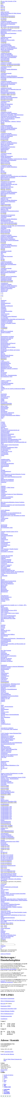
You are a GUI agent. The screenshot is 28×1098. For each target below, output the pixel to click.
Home (2, 5)
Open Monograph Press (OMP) (8, 618)
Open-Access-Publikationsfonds (8, 615)
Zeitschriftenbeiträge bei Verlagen (8, 873)
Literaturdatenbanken (6, 569)
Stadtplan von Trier (5, 698)
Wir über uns (4, 764)
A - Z (2, 292)
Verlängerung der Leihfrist (7, 737)
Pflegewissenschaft (5, 179)
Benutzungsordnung (5, 344)
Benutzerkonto (4, 341)
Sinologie (3, 248)
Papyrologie (3, 25)
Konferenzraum (4, 539)
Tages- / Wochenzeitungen (7, 706)
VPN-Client (3, 757)
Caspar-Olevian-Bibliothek (7, 383)
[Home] (3, 2)
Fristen (2, 478)
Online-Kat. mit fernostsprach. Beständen (10, 117)
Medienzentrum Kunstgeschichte (8, 581)
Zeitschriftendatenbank (6, 781)
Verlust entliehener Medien (7, 740)
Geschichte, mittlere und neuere (8, 93)
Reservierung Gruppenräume (7, 998)
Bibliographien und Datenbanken (8, 33)
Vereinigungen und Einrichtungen (9, 116)
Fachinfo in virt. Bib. (5, 229)
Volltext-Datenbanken (6, 247)
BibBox (2, 352)
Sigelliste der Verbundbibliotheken (9, 689)
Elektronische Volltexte (6, 438)
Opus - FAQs (4, 925)
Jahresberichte (4, 291)
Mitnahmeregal (4, 591)
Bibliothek (3, 946)
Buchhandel (3, 842)
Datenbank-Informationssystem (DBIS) (10, 841)
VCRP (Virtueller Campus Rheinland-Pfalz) (11, 733)
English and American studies (8, 40)
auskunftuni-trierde (8, 1051)
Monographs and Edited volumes (8, 875)
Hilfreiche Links (4, 38)
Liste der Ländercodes (6, 208)
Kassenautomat (4, 534)
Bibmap (2, 370)
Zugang (2, 796)
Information (3, 511)
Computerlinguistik (5, 50)
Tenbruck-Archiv (5, 712)
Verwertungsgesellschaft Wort (8, 744)
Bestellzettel (3, 351)
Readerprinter (4, 653)
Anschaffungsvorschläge (6, 311)
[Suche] (1, 943)
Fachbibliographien (5, 459)
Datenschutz (3, 395)
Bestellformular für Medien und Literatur (10, 350)
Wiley (2, 888)
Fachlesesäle (3, 462)
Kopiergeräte (4, 546)
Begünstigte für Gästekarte (7, 337)
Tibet (2, 253)
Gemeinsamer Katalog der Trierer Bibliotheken (12, 494)
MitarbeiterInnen (4, 14)
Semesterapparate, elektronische (8, 686)
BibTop (2, 371)
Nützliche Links (4, 289)
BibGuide (3, 354)
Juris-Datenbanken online (7, 527)
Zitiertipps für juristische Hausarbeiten (10, 240)
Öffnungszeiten (4, 607)
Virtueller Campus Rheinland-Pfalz (9, 749)
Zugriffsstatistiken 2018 (6, 818)
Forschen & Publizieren (6, 860)
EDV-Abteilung (4, 428)
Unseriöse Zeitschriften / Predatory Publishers (11, 907)
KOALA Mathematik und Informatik (9, 887)
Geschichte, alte (4, 85)
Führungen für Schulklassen (7, 479)
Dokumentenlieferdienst (6, 414)
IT (4, 1079)
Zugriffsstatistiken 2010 (6, 808)
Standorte (3, 700)
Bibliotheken (4, 358)
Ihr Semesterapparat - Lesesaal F (8, 685)
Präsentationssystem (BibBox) (8, 634)
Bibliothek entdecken (6, 790)
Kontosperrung (4, 543)
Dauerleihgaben (4, 398)
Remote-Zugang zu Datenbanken (8, 655)
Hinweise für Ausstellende (7, 331)
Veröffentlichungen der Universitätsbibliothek (11, 742)
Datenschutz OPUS (5, 396)
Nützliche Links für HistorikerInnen (9, 97)
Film (2, 169)
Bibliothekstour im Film (6, 367)
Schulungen (3, 677)
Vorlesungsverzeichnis (6, 752)
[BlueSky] (4, 1096)
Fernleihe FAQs (4, 828)
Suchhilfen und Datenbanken (7, 837)
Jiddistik (2, 122)
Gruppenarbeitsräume (6, 498)
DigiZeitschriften (5, 407)
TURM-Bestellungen (6, 724)
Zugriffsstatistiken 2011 (6, 809)
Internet (2, 521)
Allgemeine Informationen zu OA (9, 905)
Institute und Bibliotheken (7, 54)
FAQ (2, 467)
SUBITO (3, 701)
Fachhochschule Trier (6, 460)
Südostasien (3, 252)
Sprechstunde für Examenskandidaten (9, 696)
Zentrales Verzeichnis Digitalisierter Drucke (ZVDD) (13, 777)
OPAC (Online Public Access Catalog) (10, 613)
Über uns (3, 6)
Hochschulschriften (5, 506)
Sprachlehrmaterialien (6, 694)
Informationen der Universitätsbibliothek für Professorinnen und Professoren (11, 513)
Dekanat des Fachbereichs (7, 982)
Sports (5, 1080)
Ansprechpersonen (5, 313)
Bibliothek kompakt (5, 356)
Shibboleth (3, 687)
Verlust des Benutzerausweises (8, 738)
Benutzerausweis (5, 340)
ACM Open (3, 884)
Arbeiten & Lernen (5, 845)
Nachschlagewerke (5, 145)
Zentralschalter (4, 776)
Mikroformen (4, 589)
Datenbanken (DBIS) (6, 793)
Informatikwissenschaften (7, 98)
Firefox (2, 798)
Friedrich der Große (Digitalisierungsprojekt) (11, 476)
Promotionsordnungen (6, 641)
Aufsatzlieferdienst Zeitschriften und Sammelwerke (13, 319)
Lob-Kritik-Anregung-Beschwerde (9, 573)
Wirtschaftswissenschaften (7, 280)
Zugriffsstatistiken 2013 (6, 812)
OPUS (2, 619)
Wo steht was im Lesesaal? (7, 854)
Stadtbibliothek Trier (5, 697)
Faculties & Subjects (8, 1075)
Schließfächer (4, 674)
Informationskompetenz (6, 277)
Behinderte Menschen (6, 339)
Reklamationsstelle (5, 654)
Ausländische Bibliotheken (7, 836)
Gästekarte (3, 486)
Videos (2, 745)
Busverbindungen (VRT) (6, 376)
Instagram (3, 519)
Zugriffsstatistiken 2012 (6, 810)
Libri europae (4, 567)
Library (5, 1076)
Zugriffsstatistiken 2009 (6, 806)
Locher (2, 574)
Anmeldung (3, 308)
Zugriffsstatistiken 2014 (6, 813)
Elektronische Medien (6, 435)
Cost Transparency (5, 903)
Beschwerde (3, 348)
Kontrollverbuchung (5, 545)
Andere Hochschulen (6, 937)
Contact (2, 1071)
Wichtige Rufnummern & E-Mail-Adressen (11, 13)
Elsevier (2, 891)
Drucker (2, 416)
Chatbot (2, 387)
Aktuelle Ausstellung (5, 332)
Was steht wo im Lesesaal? (7, 856)
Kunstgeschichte (4, 138)
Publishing (3, 931)
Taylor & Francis (5, 889)
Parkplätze (3, 625)
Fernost (2, 255)
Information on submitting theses (8, 935)
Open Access (4, 614)
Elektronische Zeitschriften (7, 237)
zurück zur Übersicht (5, 953)
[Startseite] (8, 1)
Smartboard (3, 691)
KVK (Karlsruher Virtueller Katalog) (9, 549)
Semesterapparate (5, 681)
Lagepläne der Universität (7, 555)
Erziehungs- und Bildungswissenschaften (10, 64)
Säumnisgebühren (5, 669)
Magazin (3, 579)
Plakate (2, 629)
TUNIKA (3, 722)
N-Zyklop (3, 601)
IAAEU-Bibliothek (5, 510)
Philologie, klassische (6, 188)
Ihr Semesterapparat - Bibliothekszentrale (10, 683)
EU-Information (4, 450)
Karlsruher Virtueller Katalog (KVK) (9, 531)
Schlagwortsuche (5, 673)
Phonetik (3, 203)
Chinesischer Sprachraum (7, 256)
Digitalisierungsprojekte (6, 403)
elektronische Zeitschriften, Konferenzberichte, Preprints (14, 158)
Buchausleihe (4, 372)
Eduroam (3, 427)
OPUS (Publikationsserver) (7, 1013)
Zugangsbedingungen (6, 821)
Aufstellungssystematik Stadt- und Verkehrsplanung (13, 225)
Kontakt (2, 541)
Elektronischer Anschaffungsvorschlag (10, 440)
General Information (5, 928)
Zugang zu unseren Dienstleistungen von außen (12, 773)
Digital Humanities (5, 60)
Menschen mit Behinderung (7, 583)
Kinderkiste (3, 538)
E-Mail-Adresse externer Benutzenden (10, 444)
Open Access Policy (5, 869)
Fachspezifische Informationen (8, 16)
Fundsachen (3, 482)
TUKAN (3, 721)
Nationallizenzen (5, 595)
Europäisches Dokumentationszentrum (10, 211)
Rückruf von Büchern (6, 659)
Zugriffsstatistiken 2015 (6, 814)
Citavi (2, 390)
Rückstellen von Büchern (7, 661)
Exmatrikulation (4, 452)
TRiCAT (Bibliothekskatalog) (8, 1001)
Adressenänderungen (6, 303)
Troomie (3, 720)
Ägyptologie (3, 18)
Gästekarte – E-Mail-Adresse (7, 487)
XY (1, 769)
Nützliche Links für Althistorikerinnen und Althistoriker (14, 176)
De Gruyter (3, 897)
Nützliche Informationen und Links (9, 184)
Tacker (2, 705)
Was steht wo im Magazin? (7, 858)
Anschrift (3, 312)
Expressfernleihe (4, 454)
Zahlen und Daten (5, 12)
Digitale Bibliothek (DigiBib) (7, 792)
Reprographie (4, 657)
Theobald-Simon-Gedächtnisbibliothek (10, 714)
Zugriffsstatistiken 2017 (6, 817)
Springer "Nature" (5, 892)
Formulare (3, 472)
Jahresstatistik (4, 526)
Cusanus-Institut (4, 518)
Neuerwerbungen (5, 598)
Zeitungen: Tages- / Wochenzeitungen (9, 778)
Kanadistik (3, 130)
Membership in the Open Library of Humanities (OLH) (14, 899)
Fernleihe (3, 470)
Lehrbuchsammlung (5, 557)
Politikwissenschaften (6, 204)
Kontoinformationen (5, 542)
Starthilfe (3, 840)
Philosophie (3, 195)
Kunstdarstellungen (5, 148)
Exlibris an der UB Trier (6, 451)
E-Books (3, 422)
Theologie (3, 273)
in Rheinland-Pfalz (5, 362)
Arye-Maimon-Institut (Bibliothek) (9, 316)
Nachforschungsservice (6, 597)
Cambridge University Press (7, 895)
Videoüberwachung (5, 746)
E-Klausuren (4, 426)
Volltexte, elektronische (6, 750)
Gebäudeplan (4, 491)
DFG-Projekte (4, 402)
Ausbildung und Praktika (6, 321)
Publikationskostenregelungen (8, 917)
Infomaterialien (4, 908)
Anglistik (3, 34)
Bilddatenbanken (5, 149)
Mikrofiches (3, 586)
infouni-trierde (4, 1069)
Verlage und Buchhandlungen (8, 118)
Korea (2, 257)
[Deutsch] (3, 939)
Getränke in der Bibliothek (7, 496)
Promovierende (4, 642)
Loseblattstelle (4, 575)
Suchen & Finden (5, 785)
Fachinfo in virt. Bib (5, 105)
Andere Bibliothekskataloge (7, 830)
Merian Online (4, 406)
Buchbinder (3, 374)
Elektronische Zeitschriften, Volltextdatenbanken (12, 114)
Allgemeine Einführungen (7, 305)
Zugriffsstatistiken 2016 (6, 816)
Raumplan (3, 651)
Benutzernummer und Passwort (8, 343)
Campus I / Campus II (6, 380)
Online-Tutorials (4, 611)
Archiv (2, 329)
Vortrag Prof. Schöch (6, 911)
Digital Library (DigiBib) (6, 825)
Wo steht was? (4, 768)
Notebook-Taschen (5, 599)
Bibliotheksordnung (5, 366)
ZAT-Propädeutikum (5, 44)
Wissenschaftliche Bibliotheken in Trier (10, 765)
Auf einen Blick (4, 317)
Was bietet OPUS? (5, 933)
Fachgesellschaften (5, 58)
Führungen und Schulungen (7, 480)
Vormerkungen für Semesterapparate (9, 754)
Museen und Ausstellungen (7, 49)
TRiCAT (3, 716)
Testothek (3, 713)
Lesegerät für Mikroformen (7, 562)
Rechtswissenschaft (5, 232)
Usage (2, 929)
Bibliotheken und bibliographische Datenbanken (12, 77)
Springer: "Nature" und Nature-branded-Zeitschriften (13, 893)
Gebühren (3, 492)
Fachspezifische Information (7, 463)
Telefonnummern (5, 709)
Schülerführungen (5, 675)
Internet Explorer (5, 800)
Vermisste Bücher (5, 741)
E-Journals (3, 424)
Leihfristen (3, 558)
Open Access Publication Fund (8, 870)
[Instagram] (8, 1096)
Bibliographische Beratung (7, 355)
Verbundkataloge (5, 833)
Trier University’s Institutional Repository (10, 904)
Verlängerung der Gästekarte (7, 736)
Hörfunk (3, 171)
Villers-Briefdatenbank (6, 748)
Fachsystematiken (5, 464)
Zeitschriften (3, 68)
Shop (5, 1081)
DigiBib (2, 400)
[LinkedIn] (10, 1096)
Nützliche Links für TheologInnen (9, 276)
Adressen (3, 301)
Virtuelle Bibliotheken (6, 157)
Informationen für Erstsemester (8, 181)
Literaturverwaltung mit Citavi (8, 570)
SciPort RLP (4, 679)
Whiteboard (3, 762)
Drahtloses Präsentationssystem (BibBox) (10, 415)
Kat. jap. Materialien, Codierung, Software (11, 121)
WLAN (2, 766)
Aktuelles (3, 304)
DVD (2, 418)
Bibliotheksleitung (5, 364)
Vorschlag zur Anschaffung (7, 756)
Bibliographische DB (6, 106)
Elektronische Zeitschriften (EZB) (9, 801)
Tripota (2, 718)
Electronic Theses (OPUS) (7, 923)
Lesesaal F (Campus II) (6, 565)
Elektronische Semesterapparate (8, 436)
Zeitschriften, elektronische (7, 782)
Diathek (2, 399)
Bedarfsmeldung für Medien (7, 336)
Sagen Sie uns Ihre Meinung (7, 1054)
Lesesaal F (3, 980)
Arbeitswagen (4, 315)
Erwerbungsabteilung (6, 448)
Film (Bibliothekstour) (6, 471)
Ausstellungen (4, 327)
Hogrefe (2, 896)
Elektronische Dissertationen (7, 434)
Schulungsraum (4, 678)
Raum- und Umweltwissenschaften (9, 223)
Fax (1, 468)
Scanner (2, 670)
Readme (2, 820)
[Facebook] (2, 1096)
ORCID (2, 621)
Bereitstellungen (4, 346)
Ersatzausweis (4, 446)
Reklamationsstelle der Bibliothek (8, 969)
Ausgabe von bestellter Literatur (8, 323)
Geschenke (3, 495)
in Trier (2, 360)
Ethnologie (3, 70)
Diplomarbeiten (4, 408)
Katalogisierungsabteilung (7, 535)
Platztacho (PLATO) (5, 630)
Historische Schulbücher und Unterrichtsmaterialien (13, 504)
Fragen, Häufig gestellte (6, 475)
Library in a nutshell (5, 566)
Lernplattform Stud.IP (6, 561)
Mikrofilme (3, 587)
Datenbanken (4, 394)
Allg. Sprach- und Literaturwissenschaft (10, 26)
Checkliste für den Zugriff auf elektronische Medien (13, 388)
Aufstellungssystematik (6, 21)
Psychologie (3, 212)
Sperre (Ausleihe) (5, 693)
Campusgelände (4, 382)
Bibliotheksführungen (6, 185)
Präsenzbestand (4, 635)
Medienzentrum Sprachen (7, 582)
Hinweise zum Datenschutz (7, 936)
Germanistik (3, 78)
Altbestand (3, 307)
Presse (2, 168)
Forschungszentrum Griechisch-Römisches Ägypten (13, 474)
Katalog (2, 533)
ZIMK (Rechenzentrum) (6, 774)
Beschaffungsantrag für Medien (8, 347)
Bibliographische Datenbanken (8, 24)
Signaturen (3, 690)
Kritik (2, 547)
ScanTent (3, 671)
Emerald (3, 885)
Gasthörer (3, 490)
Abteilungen (3, 300)
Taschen (2, 708)
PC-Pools (3, 627)
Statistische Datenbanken (6, 288)
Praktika (2, 633)
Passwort (3, 626)
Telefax (2, 710)
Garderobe (3, 488)
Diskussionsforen (5, 120)
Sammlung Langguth (6, 667)
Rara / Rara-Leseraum (6, 650)
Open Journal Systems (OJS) (7, 617)
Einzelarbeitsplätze (5, 432)
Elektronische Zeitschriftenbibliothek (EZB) (11, 439)
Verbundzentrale (4, 734)
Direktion (3, 410)
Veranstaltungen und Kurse (7, 187)
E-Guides (3, 423)
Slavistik (3, 259)
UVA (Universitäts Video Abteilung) (9, 729)
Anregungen (3, 309)
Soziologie (3, 265)
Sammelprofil (4, 665)
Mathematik (3, 150)
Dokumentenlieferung (6, 822)
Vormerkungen (4, 753)
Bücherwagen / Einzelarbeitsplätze (9, 375)
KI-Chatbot (3, 537)
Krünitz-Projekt (4, 550)
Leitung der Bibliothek (6, 559)
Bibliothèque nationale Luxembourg (9, 368)
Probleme (3, 932)
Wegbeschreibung (5, 761)
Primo (2, 637)
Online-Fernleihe (5, 609)
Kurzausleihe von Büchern (7, 551)
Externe (2, 455)
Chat (2, 386)
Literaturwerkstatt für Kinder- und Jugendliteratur (12, 571)
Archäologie (3, 41)
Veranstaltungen (4, 283)
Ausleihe (3, 325)
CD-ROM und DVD (6, 384)
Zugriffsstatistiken (5, 804)
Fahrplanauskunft (5, 466)
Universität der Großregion (7, 728)
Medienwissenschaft (5, 162)
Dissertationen (4, 411)
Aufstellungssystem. (5, 101)
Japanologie (3, 109)
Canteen (5, 1077)
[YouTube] (6, 1096)
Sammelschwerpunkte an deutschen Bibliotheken (12, 666)
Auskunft (3, 324)
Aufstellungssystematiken (7, 320)
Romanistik (3, 241)
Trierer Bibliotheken (5, 717)
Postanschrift (4, 631)
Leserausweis (4, 563)
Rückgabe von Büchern (6, 658)
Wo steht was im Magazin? (7, 857)
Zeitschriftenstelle (5, 780)
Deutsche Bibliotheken (6, 834)
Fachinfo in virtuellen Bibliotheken (9, 22)
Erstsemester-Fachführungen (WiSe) (9, 447)
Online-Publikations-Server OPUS (9, 610)
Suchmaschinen (4, 844)
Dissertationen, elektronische (7, 412)
